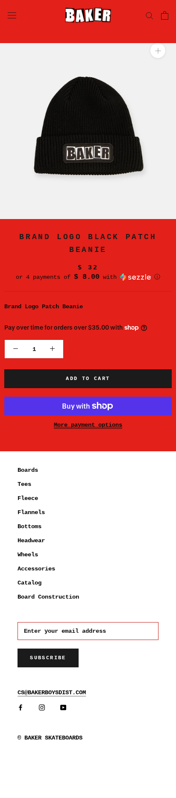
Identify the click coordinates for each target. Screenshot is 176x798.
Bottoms (29, 526)
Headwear (31, 540)
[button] (88, 277)
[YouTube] (63, 708)
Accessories (36, 568)
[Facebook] (20, 708)
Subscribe (48, 658)
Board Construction (48, 596)
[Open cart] (164, 15)
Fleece (28, 498)
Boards (28, 470)
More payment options (88, 424)
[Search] (149, 15)
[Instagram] (42, 708)
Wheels (28, 554)
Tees (24, 484)
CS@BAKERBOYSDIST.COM (52, 692)
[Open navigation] (12, 15)
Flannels (31, 512)
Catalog (29, 582)
